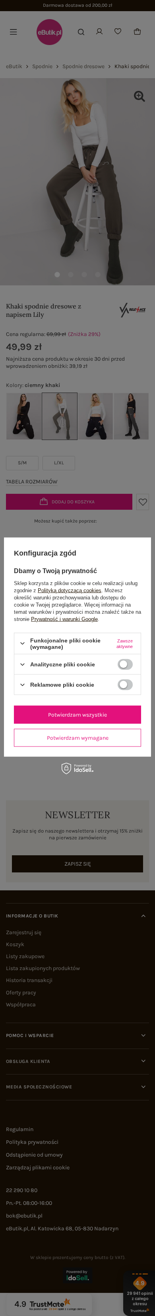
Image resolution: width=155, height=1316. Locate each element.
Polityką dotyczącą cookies (69, 590)
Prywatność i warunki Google (64, 619)
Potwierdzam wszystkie (77, 714)
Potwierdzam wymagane (77, 737)
